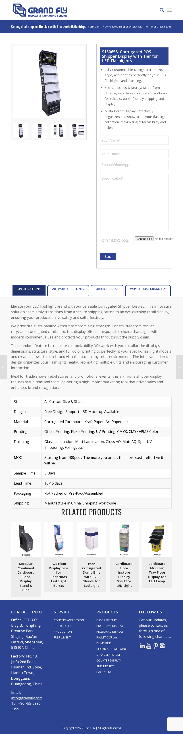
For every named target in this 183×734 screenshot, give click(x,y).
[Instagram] (162, 645)
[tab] (29, 290)
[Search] (159, 10)
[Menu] (169, 10)
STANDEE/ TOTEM (108, 655)
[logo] (40, 10)
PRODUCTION (63, 632)
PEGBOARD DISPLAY (109, 632)
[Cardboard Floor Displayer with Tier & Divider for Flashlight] (3, 367)
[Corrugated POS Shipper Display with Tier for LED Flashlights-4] (77, 130)
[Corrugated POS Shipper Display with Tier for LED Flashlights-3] (58, 130)
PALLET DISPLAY (106, 637)
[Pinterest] (155, 645)
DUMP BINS (104, 643)
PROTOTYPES (63, 626)
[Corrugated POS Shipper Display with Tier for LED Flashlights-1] (49, 82)
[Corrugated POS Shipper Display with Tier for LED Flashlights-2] (39, 130)
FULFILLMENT (62, 637)
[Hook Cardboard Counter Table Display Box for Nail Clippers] (179, 367)
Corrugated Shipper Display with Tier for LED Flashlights (50, 26)
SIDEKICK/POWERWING (111, 649)
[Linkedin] (142, 645)
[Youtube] (149, 645)
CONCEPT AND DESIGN (69, 620)
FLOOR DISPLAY (106, 620)
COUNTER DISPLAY (108, 660)
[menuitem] (159, 10)
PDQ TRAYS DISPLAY (109, 626)
